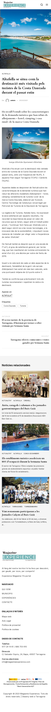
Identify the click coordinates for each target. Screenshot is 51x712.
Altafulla (6, 74)
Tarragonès (17, 507)
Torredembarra (30, 507)
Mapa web (6, 616)
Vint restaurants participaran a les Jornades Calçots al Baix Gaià (20, 513)
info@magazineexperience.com (16, 662)
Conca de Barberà (31, 453)
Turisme (23, 306)
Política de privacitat (11, 625)
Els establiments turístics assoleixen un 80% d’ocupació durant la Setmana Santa (24, 460)
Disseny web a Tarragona (33, 696)
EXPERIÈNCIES (9, 598)
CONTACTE (7, 602)
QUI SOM (6, 589)
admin (12, 100)
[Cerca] (41, 5)
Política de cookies (10, 629)
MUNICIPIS (7, 593)
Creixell (27, 400)
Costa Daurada (10, 306)
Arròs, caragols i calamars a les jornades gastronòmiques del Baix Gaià (24, 407)
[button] (47, 5)
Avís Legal (6, 621)
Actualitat (7, 400)
